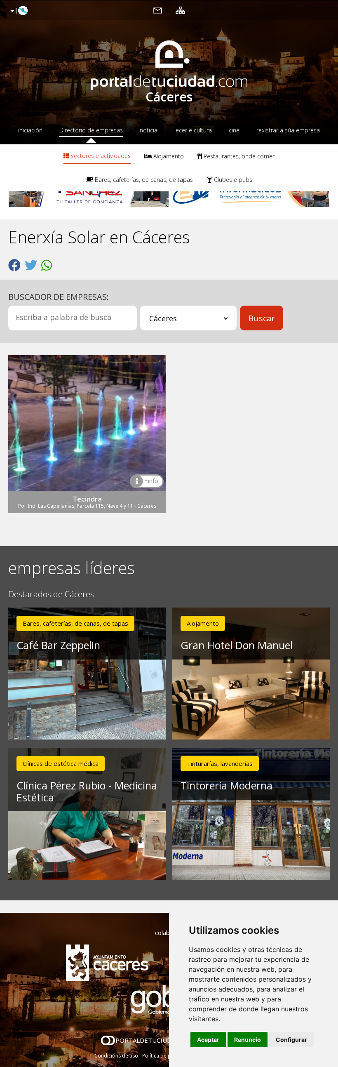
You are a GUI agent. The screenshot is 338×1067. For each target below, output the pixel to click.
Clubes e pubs (232, 180)
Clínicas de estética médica (61, 763)
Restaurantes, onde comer (238, 156)
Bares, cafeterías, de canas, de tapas (143, 180)
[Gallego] (18, 11)
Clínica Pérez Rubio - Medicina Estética (86, 791)
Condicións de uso (116, 1055)
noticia (148, 130)
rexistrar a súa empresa (288, 130)
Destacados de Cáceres (51, 594)
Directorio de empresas (91, 130)
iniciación (30, 130)
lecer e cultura (193, 130)
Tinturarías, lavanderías (220, 763)
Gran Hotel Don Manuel (237, 645)
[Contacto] (158, 10)
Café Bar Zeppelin (58, 645)
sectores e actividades (100, 156)
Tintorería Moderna (226, 785)
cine (234, 130)
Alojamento (168, 156)
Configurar (291, 1039)
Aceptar (208, 1039)
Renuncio (247, 1039)
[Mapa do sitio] (180, 10)
